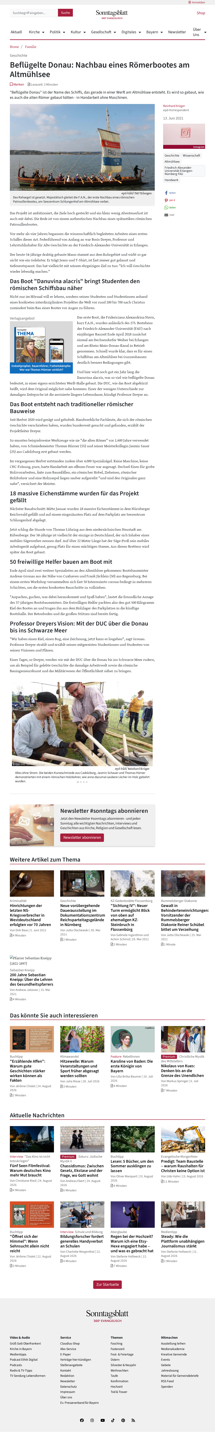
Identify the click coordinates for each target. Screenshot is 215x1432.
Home (14, 46)
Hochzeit (117, 1386)
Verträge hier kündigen (75, 1360)
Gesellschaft (101, 32)
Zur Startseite (107, 1284)
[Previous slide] (19, 733)
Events (165, 1360)
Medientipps (18, 1354)
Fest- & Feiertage (122, 1354)
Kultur (76, 32)
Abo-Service (68, 1349)
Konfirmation (119, 1381)
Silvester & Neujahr (123, 1365)
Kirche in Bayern (21, 1349)
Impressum (67, 1392)
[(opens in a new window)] (82, 1421)
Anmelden (198, 2)
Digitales (129, 32)
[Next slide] (145, 733)
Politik (55, 32)
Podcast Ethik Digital (24, 1360)
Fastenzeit (118, 1349)
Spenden (167, 1386)
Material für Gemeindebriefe (180, 1376)
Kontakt (65, 1370)
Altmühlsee (172, 161)
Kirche (34, 32)
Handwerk (171, 180)
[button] (17, 84)
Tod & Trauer (119, 1392)
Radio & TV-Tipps (21, 1370)
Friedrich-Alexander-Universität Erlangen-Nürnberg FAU (179, 170)
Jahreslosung (170, 1370)
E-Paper (65, 1354)
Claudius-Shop (70, 1343)
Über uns (66, 1397)
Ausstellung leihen (173, 1343)
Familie (30, 46)
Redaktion (67, 1376)
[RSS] (133, 1421)
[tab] (78, 782)
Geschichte (172, 155)
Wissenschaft (191, 155)
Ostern (115, 1360)
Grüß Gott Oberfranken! (25, 1343)
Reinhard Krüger (174, 106)
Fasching (116, 1343)
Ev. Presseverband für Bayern (79, 1403)
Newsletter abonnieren (82, 837)
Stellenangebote (71, 1365)
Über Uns (197, 32)
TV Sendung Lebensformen (27, 1376)
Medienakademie (173, 1349)
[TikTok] (113, 1421)
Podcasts (16, 1365)
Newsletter (177, 32)
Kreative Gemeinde (174, 1354)
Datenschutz (68, 1386)
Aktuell (16, 32)
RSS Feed (167, 1381)
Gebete (166, 1365)
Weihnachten (119, 1370)
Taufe (114, 1376)
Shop (201, 13)
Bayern (152, 32)
